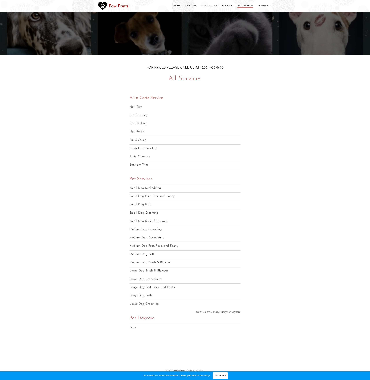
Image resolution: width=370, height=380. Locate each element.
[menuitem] (178, 6)
